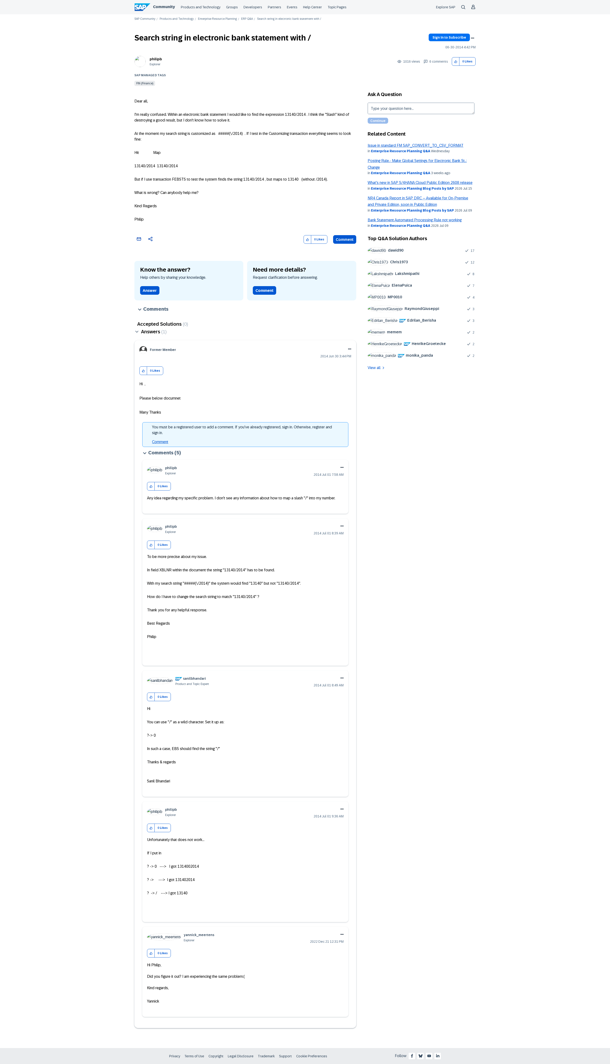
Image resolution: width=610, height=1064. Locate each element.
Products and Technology (200, 7)
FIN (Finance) (144, 83)
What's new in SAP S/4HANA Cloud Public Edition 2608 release (420, 183)
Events (292, 7)
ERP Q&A (247, 18)
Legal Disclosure (241, 1056)
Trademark (266, 1056)
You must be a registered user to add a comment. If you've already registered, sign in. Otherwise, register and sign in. (242, 430)
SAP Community (144, 18)
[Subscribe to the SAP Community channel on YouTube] (429, 1056)
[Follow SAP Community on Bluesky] (420, 1056)
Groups (232, 7)
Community (164, 7)
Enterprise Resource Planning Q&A (400, 151)
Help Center (312, 7)
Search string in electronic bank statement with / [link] (289, 18)
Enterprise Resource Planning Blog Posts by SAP (412, 188)
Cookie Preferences (311, 1056)
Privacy (174, 1056)
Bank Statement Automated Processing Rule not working (415, 220)
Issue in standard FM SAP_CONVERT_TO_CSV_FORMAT (415, 145)
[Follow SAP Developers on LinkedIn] (438, 1056)
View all (374, 368)
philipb (156, 59)
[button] (455, 61)
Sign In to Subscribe (449, 37)
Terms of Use (194, 1056)
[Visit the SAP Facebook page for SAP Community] (412, 1056)
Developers (253, 7)
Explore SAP (445, 7)
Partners (274, 7)
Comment (345, 240)
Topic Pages (337, 7)
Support (285, 1056)
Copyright (216, 1056)
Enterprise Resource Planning (217, 18)
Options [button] (472, 38)
